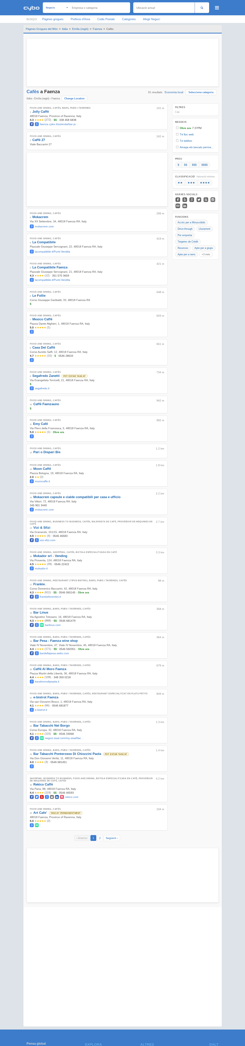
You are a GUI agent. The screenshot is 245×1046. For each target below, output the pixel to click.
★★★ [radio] (191, 182)
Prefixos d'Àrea (80, 19)
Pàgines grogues (53, 19)
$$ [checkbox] (185, 164)
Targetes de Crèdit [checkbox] (188, 241)
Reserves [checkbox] (183, 248)
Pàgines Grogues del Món (42, 28)
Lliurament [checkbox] (204, 228)
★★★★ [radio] (205, 182)
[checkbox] (195, 128)
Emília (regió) (80, 28)
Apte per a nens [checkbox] (186, 254)
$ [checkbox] (178, 164)
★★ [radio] (180, 182)
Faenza (97, 28)
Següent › (112, 838)
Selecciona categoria (200, 92)
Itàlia (65, 28)
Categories (129, 19)
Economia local (174, 92)
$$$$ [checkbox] (204, 164)
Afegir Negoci (151, 19)
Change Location (74, 98)
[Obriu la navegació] (217, 7)
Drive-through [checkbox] (185, 228)
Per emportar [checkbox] (185, 235)
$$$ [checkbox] (194, 164)
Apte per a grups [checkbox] (203, 248)
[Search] (202, 7)
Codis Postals (106, 19)
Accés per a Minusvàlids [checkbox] (191, 222)
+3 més (206, 254)
